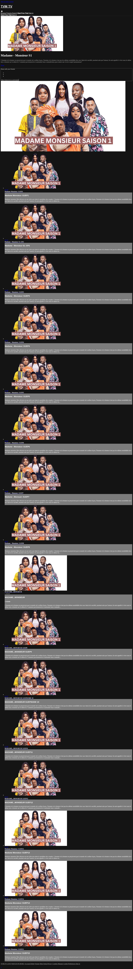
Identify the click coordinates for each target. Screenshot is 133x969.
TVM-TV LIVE (6, 964)
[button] (1, 11)
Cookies (55, 964)
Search (14, 13)
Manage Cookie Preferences (67, 964)
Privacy (49, 964)
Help (41, 964)
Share (2, 65)
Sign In (14, 15)
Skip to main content (7, 1)
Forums (9, 13)
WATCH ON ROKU (17, 964)
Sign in (31, 13)
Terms (45, 964)
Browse (3, 13)
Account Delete (29, 964)
